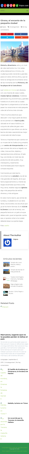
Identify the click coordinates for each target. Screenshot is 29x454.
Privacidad (12, 451)
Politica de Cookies (21, 451)
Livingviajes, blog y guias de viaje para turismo (14, 447)
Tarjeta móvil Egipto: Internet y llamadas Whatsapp (17, 279)
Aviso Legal (5, 451)
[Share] (21, 34)
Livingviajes (4, 359)
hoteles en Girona (9, 90)
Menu (3, 10)
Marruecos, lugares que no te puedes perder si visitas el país (14, 337)
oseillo (6, 226)
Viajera (4, 27)
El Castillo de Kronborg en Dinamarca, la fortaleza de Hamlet (18, 371)
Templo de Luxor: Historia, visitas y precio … (16, 264)
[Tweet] (7, 37)
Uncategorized (14, 27)
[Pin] (7, 34)
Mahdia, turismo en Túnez (18, 403)
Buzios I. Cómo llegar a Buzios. (16, 292)
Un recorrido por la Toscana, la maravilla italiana (16, 420)
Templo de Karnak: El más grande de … (17, 270)
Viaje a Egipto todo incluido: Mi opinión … (17, 285)
